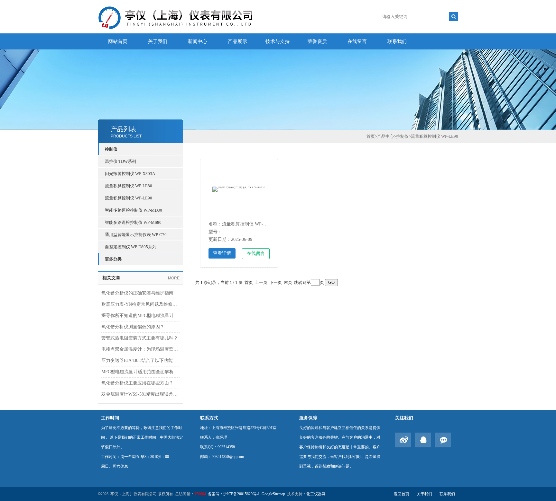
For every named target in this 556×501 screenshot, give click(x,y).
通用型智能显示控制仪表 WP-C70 (136, 234)
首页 (370, 136)
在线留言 (357, 41)
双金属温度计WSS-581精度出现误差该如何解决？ (140, 394)
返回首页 (401, 494)
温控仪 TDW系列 (120, 161)
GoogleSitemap (273, 494)
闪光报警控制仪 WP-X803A (130, 173)
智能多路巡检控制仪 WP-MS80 (133, 222)
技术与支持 (277, 41)
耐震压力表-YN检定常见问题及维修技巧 (140, 304)
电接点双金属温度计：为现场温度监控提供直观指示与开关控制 (140, 349)
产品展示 (237, 41)
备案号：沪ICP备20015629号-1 (234, 494)
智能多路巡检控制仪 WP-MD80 (133, 210)
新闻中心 (197, 41)
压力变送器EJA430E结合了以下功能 (137, 360)
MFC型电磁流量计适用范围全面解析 (137, 371)
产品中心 (385, 136)
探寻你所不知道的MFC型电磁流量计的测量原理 (140, 315)
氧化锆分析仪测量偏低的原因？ (132, 326)
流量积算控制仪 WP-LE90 (128, 198)
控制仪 (111, 149)
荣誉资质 (317, 41)
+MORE (173, 278)
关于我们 (157, 41)
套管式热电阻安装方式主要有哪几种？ (139, 338)
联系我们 (397, 41)
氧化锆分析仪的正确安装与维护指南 (137, 293)
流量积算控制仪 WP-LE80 (128, 185)
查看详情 (222, 253)
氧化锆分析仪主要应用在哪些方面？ (137, 383)
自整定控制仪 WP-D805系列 (130, 246)
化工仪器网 (316, 494)
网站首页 (117, 41)
